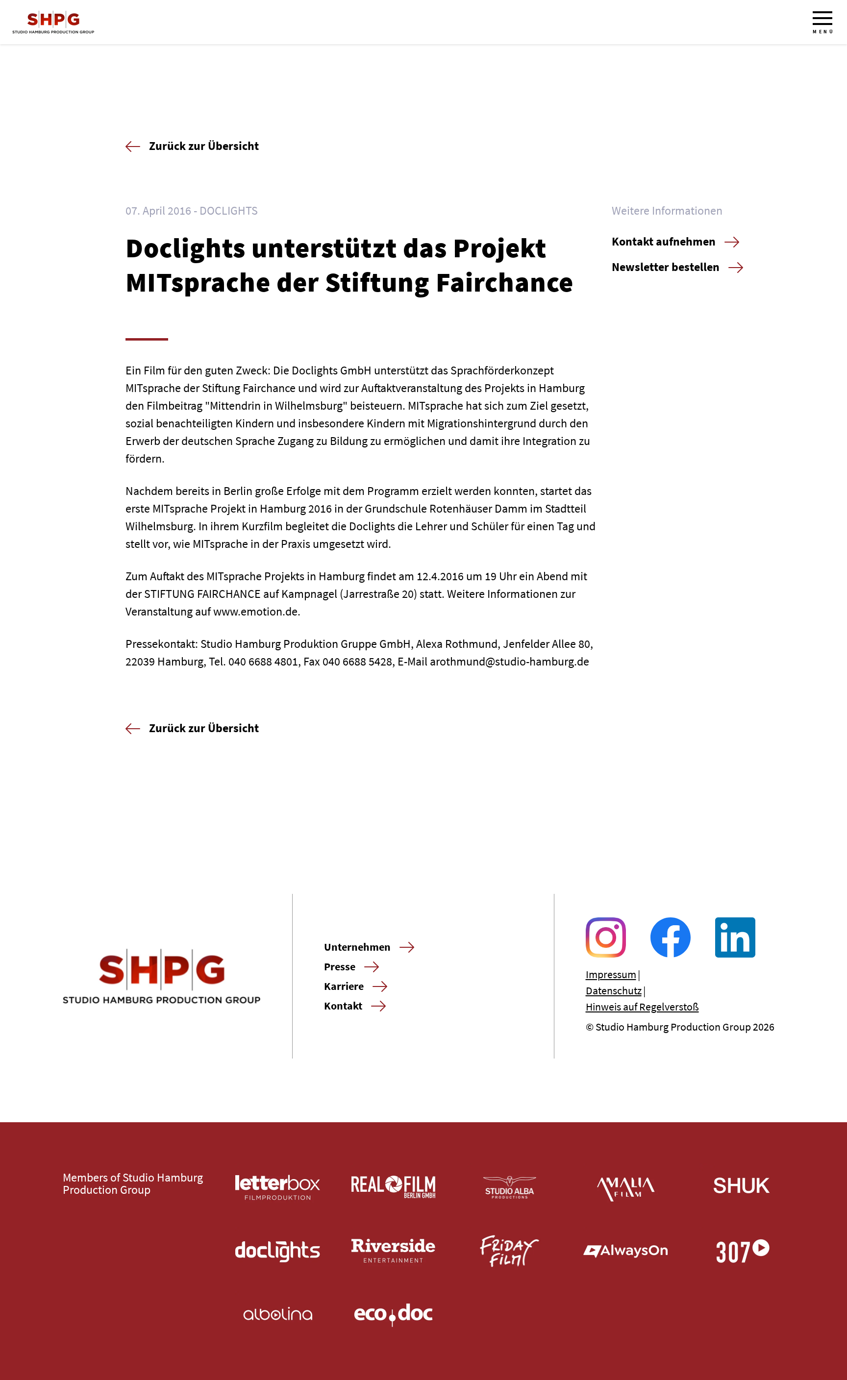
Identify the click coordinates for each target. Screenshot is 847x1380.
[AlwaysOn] (625, 1251)
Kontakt (343, 1005)
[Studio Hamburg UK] (741, 1187)
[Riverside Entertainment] (393, 1251)
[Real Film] (393, 1187)
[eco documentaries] (393, 1315)
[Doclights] (277, 1251)
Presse (339, 966)
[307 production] (741, 1251)
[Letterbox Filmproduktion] (277, 1187)
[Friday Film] (510, 1251)
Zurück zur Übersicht (204, 145)
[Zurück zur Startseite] (53, 22)
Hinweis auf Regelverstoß (642, 1006)
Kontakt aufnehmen (664, 241)
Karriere (344, 986)
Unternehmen (357, 947)
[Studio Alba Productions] (510, 1187)
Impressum (611, 974)
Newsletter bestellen (666, 266)
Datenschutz (614, 990)
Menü (824, 31)
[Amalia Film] (625, 1187)
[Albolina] (277, 1315)
